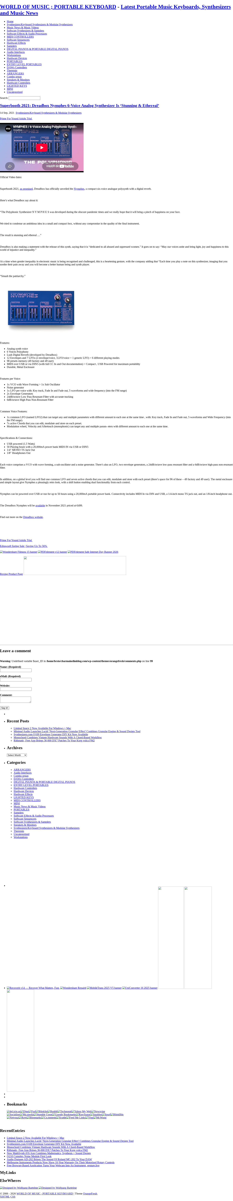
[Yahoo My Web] (81, 1111)
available (40, 505)
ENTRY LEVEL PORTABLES (24, 64)
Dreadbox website (33, 517)
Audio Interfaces (16, 52)
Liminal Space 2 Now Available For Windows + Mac (42, 728)
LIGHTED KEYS (17, 85)
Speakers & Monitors (18, 79)
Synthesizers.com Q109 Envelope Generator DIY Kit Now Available (51, 734)
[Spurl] (106, 1114)
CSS (12, 1196)
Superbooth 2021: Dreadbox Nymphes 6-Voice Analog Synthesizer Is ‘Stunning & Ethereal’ (79, 105)
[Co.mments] (48, 1117)
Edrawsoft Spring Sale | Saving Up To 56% (24, 546)
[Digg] (24, 1111)
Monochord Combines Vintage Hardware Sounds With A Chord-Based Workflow (58, 737)
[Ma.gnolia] (27, 1114)
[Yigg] (89, 1117)
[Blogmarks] (34, 1117)
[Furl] (32, 1111)
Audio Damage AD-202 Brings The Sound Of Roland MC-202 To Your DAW (49, 1159)
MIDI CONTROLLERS (20, 36)
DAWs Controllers (17, 67)
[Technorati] (64, 1111)
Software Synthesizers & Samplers (25, 30)
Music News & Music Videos (23, 27)
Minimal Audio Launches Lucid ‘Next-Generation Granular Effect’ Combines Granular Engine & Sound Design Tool (77, 731)
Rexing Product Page (11, 574)
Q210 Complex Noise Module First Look (29, 1156)
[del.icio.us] (13, 1111)
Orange (87, 1193)
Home (10, 21)
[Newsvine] (98, 1111)
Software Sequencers (18, 39)
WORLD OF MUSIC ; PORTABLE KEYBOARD (58, 7)
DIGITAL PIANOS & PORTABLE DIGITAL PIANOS (37, 49)
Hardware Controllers (18, 82)
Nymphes (79, 188)
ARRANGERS (15, 73)
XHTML (5, 1196)
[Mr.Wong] (99, 1117)
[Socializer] (13, 1114)
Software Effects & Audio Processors (27, 33)
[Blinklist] (42, 1111)
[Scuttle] (61, 1117)
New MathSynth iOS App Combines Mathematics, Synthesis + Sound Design (49, 1153)
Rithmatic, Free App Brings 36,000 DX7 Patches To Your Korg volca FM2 (54, 740)
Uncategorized (15, 92)
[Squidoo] (96, 1114)
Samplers (12, 45)
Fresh (94, 1193)
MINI (10, 88)
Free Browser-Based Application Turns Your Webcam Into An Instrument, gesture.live (53, 1165)
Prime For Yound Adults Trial (16, 118)
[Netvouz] (13, 1117)
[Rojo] (23, 1117)
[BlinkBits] (117, 1114)
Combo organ (14, 76)
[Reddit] (52, 1111)
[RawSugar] (83, 1114)
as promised (26, 188)
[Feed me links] (75, 1117)
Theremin (12, 70)
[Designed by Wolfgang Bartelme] (58, 1187)
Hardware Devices (17, 58)
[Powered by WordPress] (19, 1187)
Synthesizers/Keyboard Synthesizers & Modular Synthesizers (40, 24)
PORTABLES (15, 61)
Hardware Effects (16, 42)
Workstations (14, 55)
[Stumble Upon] (43, 1114)
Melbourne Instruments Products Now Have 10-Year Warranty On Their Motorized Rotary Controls (60, 1162)
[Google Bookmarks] (64, 1114)
